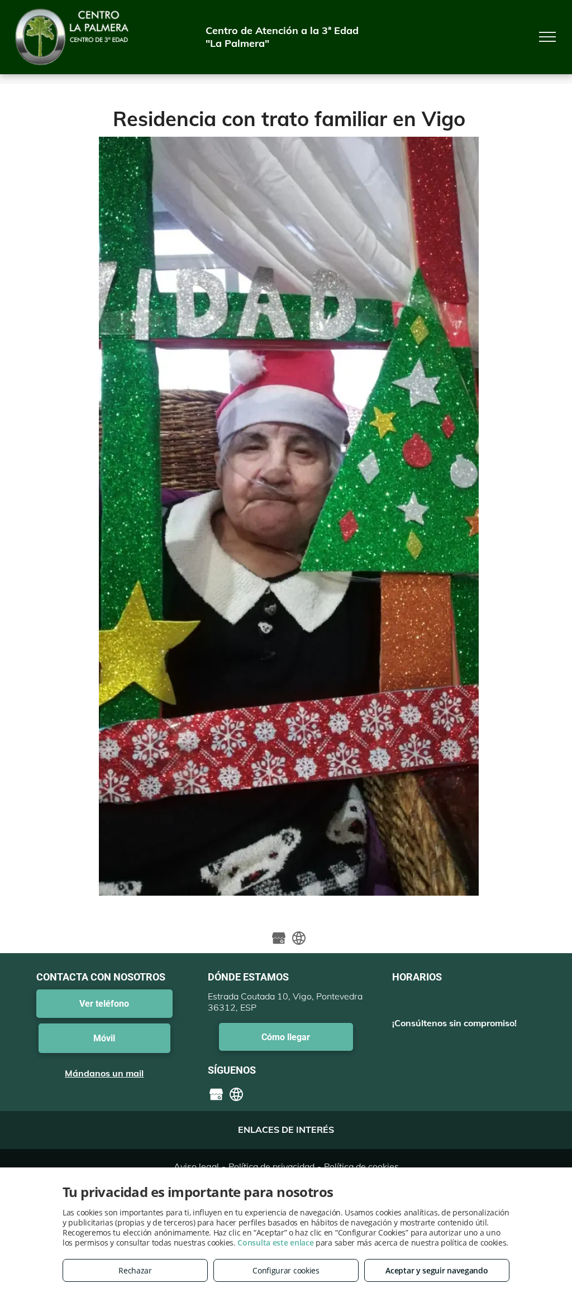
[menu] (547, 36)
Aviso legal (196, 1166)
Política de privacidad (271, 1166)
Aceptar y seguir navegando (436, 1270)
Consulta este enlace (275, 1242)
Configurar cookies (286, 1270)
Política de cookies (361, 1166)
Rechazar (135, 1270)
